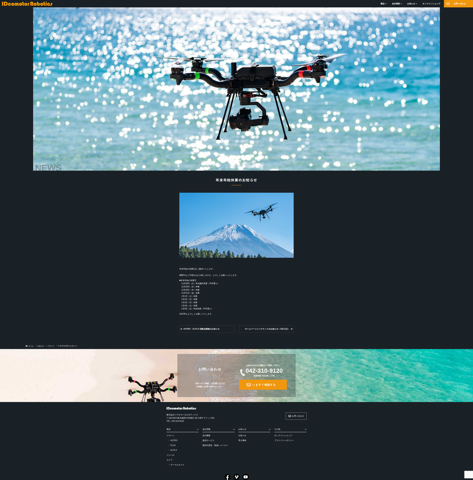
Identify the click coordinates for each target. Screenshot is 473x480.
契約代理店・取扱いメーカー (215, 445)
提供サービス (208, 440)
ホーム (31, 346)
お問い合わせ (460, 4)
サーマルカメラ (177, 465)
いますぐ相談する (264, 384)
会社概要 (206, 435)
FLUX (173, 445)
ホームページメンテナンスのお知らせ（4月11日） (267, 329)
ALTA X (173, 450)
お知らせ (411, 4)
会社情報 (396, 4)
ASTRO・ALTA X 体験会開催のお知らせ (201, 329)
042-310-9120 (264, 372)
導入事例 (242, 440)
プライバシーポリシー (284, 440)
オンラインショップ (431, 4)
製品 (383, 4)
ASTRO (173, 440)
